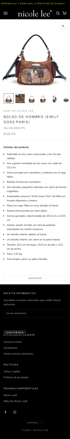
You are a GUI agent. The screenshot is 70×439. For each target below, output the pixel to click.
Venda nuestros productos (18, 353)
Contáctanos (11, 348)
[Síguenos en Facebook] (5, 412)
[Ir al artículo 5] (55, 98)
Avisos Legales (12, 371)
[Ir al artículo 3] (32, 98)
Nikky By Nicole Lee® (15, 401)
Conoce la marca (13, 342)
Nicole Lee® (10, 395)
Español (33, 422)
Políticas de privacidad (16, 377)
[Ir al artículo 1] (9, 98)
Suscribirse (15, 332)
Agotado (35, 278)
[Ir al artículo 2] (20, 98)
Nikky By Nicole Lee (19, 111)
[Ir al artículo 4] (43, 98)
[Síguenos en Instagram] (15, 412)
